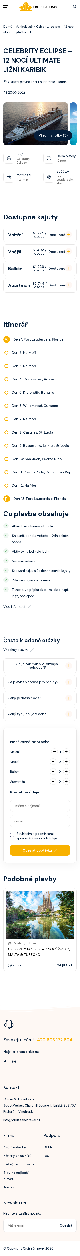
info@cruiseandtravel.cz (21, 1120)
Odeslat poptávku (37, 850)
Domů (7, 27)
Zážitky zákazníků (17, 1156)
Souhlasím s (36, 836)
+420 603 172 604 (53, 1040)
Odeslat (66, 1225)
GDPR (47, 1147)
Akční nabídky (14, 1147)
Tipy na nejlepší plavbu (16, 1176)
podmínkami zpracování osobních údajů (36, 836)
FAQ (46, 1156)
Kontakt (9, 1187)
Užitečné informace (18, 1164)
